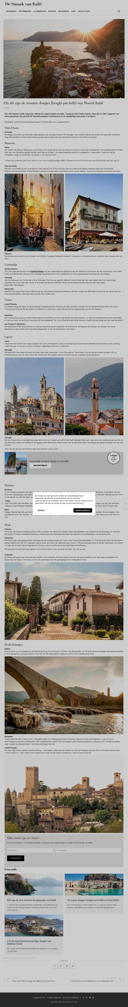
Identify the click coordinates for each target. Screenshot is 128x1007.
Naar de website (82, 510)
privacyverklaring (77, 503)
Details (41, 510)
